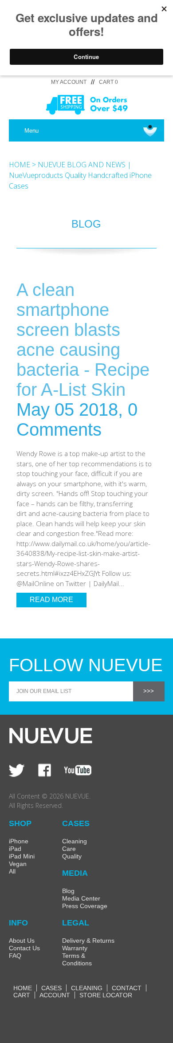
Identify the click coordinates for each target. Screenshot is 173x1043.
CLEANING (86, 988)
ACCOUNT (54, 995)
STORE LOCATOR (105, 995)
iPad (15, 848)
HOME (19, 164)
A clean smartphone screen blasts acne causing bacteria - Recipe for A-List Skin (82, 339)
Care (69, 848)
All (12, 871)
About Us (22, 940)
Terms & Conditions (77, 959)
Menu (31, 130)
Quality (72, 856)
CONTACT (127, 988)
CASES (51, 988)
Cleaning (74, 841)
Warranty (74, 948)
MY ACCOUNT (68, 82)
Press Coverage (84, 905)
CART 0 (108, 82)
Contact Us (24, 948)
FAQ (15, 955)
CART (21, 995)
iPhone (18, 841)
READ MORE (51, 599)
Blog (68, 890)
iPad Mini (22, 856)
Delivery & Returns (88, 940)
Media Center (81, 898)
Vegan (18, 863)
